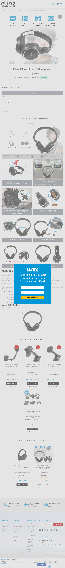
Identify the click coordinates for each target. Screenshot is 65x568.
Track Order (5, 526)
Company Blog (18, 526)
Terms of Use (30, 523)
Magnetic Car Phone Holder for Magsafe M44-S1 (11, 365)
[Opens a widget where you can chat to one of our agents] (41, 565)
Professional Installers (30, 546)
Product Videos (18, 529)
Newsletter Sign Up (18, 539)
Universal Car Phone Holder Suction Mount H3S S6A (32, 365)
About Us (16, 523)
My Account (5, 523)
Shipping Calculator (9, 107)
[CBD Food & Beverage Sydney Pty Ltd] (9, 4)
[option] (32, 39)
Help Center (17, 534)
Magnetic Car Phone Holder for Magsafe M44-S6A (53, 365)
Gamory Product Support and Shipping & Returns (31, 540)
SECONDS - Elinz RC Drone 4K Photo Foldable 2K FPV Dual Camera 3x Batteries (32, 411)
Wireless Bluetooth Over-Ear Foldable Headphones (22, 466)
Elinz (32, 66)
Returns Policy (30, 529)
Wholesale (29, 549)
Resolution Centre (4, 529)
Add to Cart (11, 383)
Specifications (7, 102)
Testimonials (17, 531)
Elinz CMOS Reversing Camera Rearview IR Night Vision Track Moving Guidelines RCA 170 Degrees (16, 561)
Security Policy (30, 531)
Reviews (6, 111)
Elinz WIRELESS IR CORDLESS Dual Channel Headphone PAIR (43, 467)
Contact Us (17, 536)
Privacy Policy (30, 526)
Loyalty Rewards (31, 551)
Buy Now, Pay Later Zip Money (31, 534)
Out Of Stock (43, 484)
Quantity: (5, 87)
